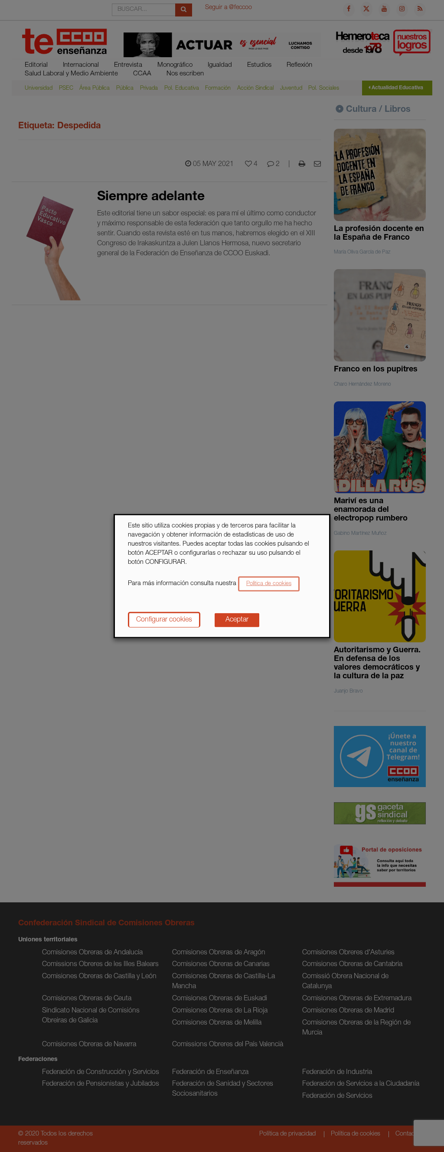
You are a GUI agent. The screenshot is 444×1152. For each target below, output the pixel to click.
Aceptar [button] (236, 619)
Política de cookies (268, 583)
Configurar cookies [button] (164, 619)
